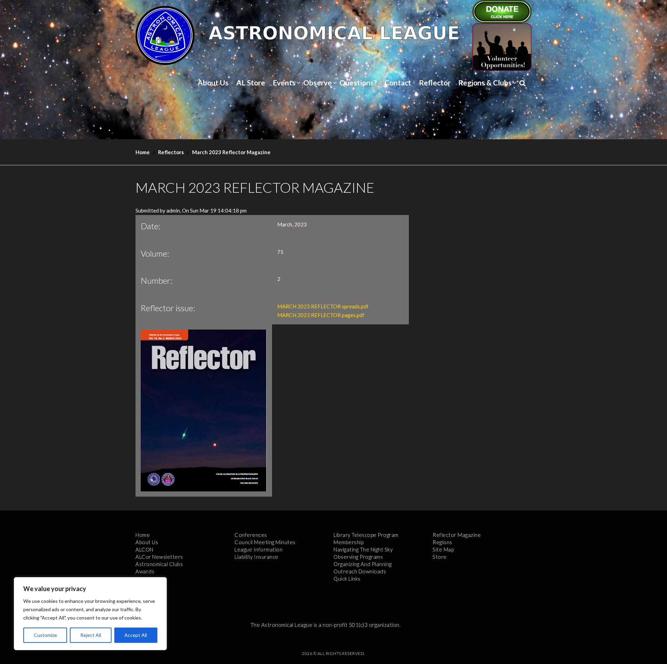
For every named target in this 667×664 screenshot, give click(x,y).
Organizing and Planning (363, 564)
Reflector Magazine (457, 535)
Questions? (358, 82)
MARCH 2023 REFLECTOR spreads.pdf (323, 306)
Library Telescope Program (366, 535)
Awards (144, 571)
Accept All (135, 635)
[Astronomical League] (165, 35)
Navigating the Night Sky (363, 549)
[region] (90, 613)
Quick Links (347, 578)
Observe (317, 82)
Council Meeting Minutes (265, 542)
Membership (348, 542)
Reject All (90, 635)
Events (284, 82)
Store (440, 557)
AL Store (250, 82)
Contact (398, 82)
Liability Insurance (256, 557)
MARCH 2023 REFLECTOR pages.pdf (320, 315)
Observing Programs (358, 557)
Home (142, 152)
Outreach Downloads (360, 571)
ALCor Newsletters (159, 557)
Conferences (250, 535)
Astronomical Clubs (159, 564)
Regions (442, 542)
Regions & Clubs (485, 82)
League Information (258, 549)
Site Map (443, 549)
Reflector (435, 82)
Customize (45, 635)
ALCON (144, 549)
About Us (213, 82)
